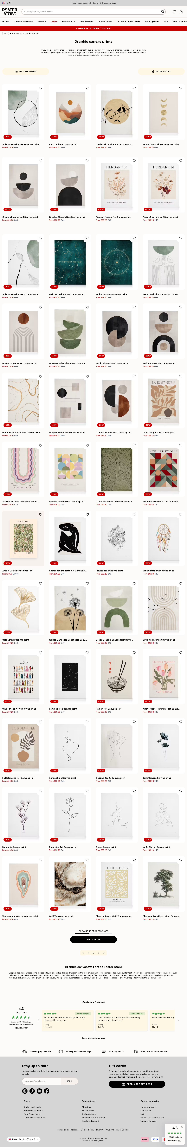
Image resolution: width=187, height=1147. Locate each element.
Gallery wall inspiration (35, 1117)
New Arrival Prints (32, 1114)
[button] (175, 1134)
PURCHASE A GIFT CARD (139, 1084)
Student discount (90, 1121)
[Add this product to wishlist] (40, 88)
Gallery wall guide (32, 1107)
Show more (93, 939)
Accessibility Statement (93, 1117)
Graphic (35, 33)
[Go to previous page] (83, 952)
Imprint (99, 1129)
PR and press (88, 1110)
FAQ (142, 1114)
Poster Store (100, 1138)
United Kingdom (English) (23, 1139)
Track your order (148, 1107)
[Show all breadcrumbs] (5, 33)
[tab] (174, 12)
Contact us (146, 1110)
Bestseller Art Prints (33, 1110)
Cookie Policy (87, 1129)
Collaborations (89, 1114)
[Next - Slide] (178, 1020)
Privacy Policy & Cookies (117, 1129)
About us (86, 1107)
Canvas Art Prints (20, 33)
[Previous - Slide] (38, 1020)
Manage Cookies (148, 1121)
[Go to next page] (104, 952)
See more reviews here (93, 1038)
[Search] (163, 12)
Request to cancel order (152, 1117)
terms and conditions (68, 1129)
